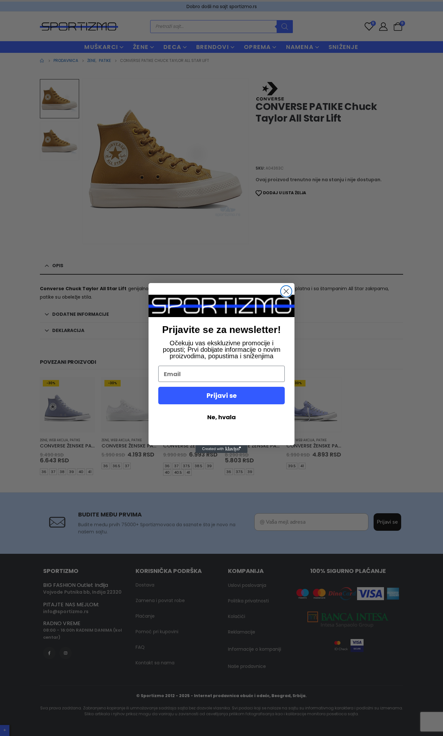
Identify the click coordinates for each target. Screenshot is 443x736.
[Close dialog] (286, 291)
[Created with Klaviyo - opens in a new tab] (221, 449)
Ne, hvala (221, 417)
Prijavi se (222, 395)
